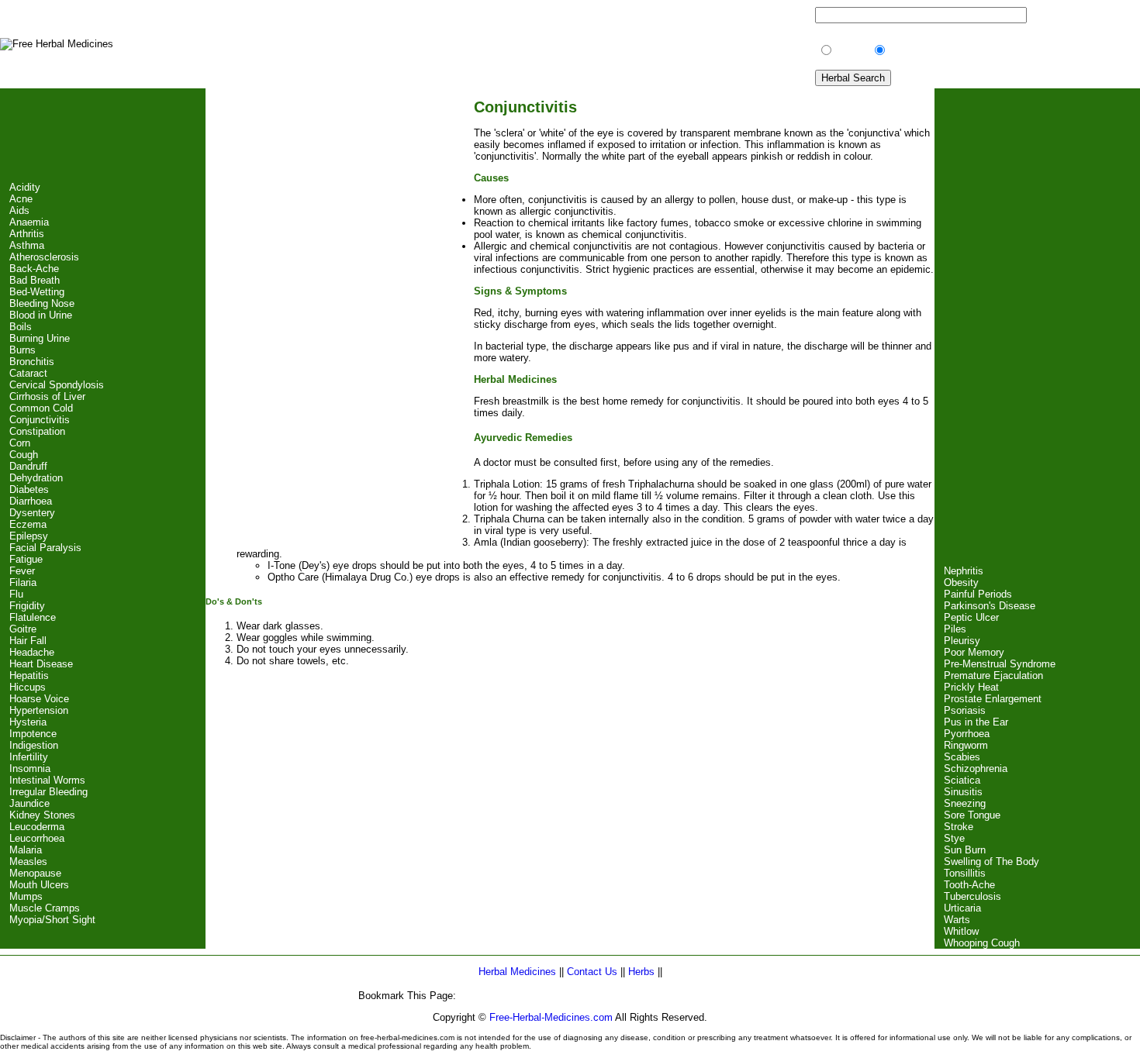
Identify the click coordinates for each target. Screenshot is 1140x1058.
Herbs (641, 971)
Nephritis (963, 571)
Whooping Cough (982, 943)
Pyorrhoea (967, 733)
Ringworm (966, 745)
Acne (21, 199)
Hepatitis (29, 675)
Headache (31, 652)
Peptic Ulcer (971, 617)
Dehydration (36, 478)
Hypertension (38, 710)
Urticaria (962, 908)
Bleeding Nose (41, 303)
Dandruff (28, 466)
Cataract (28, 373)
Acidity (24, 187)
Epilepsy (28, 536)
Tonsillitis (965, 873)
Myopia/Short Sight (52, 919)
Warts (957, 919)
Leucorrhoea (36, 838)
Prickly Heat (971, 687)
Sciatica (962, 780)
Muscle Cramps (44, 908)
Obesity (961, 582)
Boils (20, 327)
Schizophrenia (975, 768)
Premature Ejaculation (993, 675)
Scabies (962, 757)
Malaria (25, 850)
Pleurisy (962, 640)
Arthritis (26, 234)
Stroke (958, 826)
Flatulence (32, 617)
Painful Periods (978, 594)
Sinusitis (963, 792)
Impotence (33, 733)
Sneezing (965, 803)
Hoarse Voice (39, 699)
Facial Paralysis (45, 547)
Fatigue (26, 559)
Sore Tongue (972, 815)
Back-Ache (34, 268)
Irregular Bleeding (48, 792)
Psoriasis (965, 710)
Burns (22, 350)
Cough (23, 454)
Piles (955, 629)
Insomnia (29, 768)
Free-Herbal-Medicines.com (551, 1017)
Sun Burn (965, 850)
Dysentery (32, 513)
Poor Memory (974, 652)
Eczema (28, 524)
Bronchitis (31, 361)
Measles (28, 861)
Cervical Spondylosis (56, 385)
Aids (19, 210)
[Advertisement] (102, 135)
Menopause (35, 873)
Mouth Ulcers (39, 885)
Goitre (22, 629)
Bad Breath (34, 280)
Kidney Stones (42, 815)
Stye (954, 838)
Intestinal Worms (47, 780)
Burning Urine (39, 338)
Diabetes (29, 489)
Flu (16, 594)
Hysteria (28, 722)
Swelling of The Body (991, 861)
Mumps (26, 896)
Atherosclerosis (44, 257)
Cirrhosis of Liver (47, 396)
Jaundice (29, 803)
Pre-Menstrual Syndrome (999, 664)
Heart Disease (41, 664)
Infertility (28, 757)
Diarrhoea (30, 501)
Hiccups (27, 687)
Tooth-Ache (969, 885)
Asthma (26, 245)
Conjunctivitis (39, 420)
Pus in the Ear (976, 722)
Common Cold (41, 408)
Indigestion (33, 745)
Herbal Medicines (518, 971)
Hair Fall (28, 640)
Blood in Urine (40, 315)
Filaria (22, 582)
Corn (19, 443)
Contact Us (592, 971)
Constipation (37, 431)
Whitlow (961, 931)
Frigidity (27, 606)
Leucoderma (36, 826)
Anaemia (29, 222)
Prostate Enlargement (993, 699)
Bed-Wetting (36, 292)
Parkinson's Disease (989, 606)
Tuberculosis (972, 896)
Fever (22, 571)
